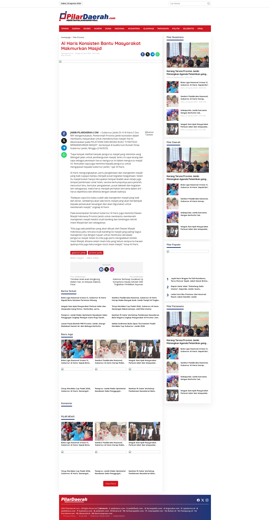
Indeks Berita (119, 516)
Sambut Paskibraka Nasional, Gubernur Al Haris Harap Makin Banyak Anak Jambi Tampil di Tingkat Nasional (135, 299)
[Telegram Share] (152, 54)
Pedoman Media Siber (100, 516)
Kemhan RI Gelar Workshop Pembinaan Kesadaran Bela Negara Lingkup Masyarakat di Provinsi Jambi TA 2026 (136, 316)
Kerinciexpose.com (103, 513)
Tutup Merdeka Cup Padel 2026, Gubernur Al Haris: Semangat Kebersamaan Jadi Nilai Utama (135, 307)
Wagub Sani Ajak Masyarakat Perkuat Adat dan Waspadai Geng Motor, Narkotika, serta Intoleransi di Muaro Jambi (83, 307)
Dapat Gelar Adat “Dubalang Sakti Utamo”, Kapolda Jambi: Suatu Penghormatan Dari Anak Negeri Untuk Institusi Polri (189, 287)
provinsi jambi (95, 252)
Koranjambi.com (154, 508)
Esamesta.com (85, 511)
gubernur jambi (79, 252)
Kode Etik (83, 516)
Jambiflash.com (135, 508)
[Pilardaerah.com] (87, 16)
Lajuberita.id (189, 508)
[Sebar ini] (143, 54)
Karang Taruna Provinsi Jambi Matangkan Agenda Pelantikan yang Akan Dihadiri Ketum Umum (186, 73)
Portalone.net (68, 513)
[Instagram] (112, 269)
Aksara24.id (84, 513)
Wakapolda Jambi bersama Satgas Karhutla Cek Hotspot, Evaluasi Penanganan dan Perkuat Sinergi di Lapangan (194, 111)
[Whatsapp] (157, 54)
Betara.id (116, 511)
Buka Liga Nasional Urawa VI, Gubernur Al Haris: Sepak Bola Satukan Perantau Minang (83, 299)
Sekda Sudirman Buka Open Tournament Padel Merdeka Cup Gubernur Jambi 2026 (133, 324)
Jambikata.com (68, 511)
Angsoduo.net (172, 508)
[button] (208, 3)
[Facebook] (101, 269)
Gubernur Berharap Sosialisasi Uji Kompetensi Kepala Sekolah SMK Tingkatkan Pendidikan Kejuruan (128, 280)
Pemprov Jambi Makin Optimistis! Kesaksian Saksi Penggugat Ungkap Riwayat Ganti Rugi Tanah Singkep (84, 316)
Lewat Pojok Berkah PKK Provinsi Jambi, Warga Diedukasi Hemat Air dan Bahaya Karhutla (83, 324)
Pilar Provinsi (66, 55)
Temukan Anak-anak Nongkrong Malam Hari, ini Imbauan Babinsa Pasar (85, 280)
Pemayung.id (187, 511)
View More (110, 483)
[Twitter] (106, 269)
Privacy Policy (69, 516)
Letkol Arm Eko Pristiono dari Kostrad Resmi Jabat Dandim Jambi (188, 295)
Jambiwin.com (102, 511)
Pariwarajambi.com (135, 511)
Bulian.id (172, 511)
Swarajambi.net (155, 511)
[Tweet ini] (148, 54)
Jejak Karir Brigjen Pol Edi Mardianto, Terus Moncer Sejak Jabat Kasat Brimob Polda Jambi (190, 279)
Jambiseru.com (118, 508)
